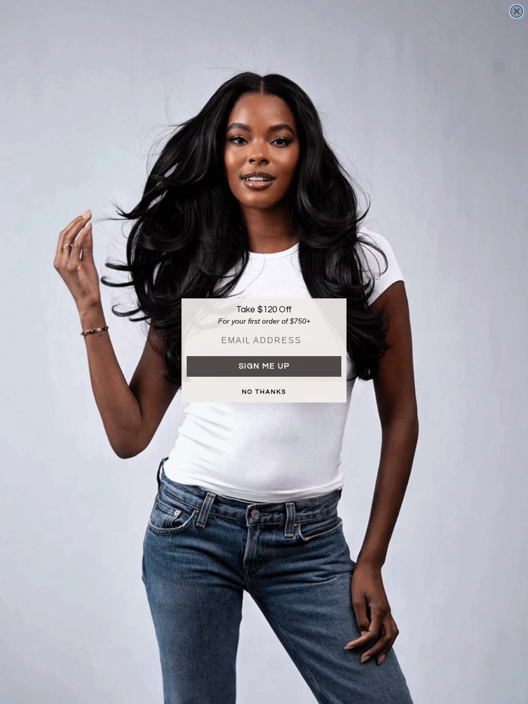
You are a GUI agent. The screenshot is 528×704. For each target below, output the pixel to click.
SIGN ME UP (264, 366)
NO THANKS (264, 392)
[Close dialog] (516, 11)
